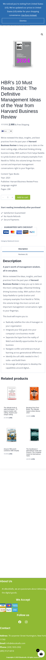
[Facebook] (20, 622)
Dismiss (23, 20)
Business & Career (13, 241)
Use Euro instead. (29, 15)
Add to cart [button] (9, 461)
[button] (42, 34)
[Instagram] (26, 622)
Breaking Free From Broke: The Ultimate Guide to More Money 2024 (33, 410)
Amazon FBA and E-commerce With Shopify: (11, 450)
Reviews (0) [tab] (23, 254)
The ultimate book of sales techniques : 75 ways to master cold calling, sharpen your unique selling (10, 411)
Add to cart (22, 197)
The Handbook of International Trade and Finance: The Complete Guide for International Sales (33, 452)
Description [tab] (23, 249)
